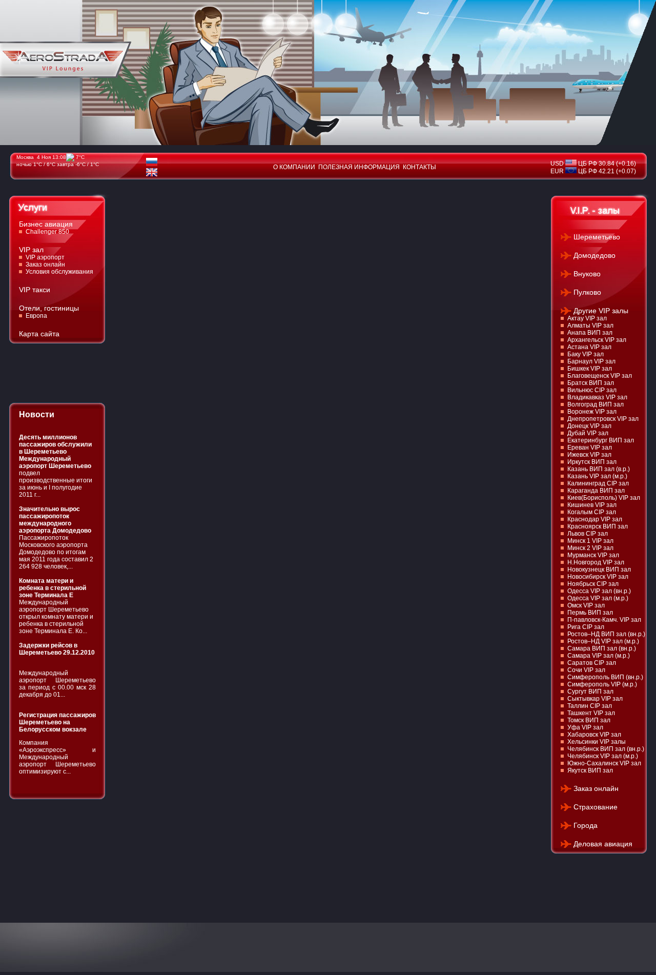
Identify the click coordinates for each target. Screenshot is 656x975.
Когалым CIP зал (591, 512)
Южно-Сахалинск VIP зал (604, 763)
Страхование (595, 807)
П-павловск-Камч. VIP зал (604, 619)
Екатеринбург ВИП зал (600, 440)
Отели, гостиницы (49, 308)
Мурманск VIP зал (593, 555)
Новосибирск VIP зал (597, 576)
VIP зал (31, 250)
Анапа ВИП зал (589, 332)
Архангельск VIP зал (596, 339)
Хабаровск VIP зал (594, 734)
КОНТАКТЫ (419, 167)
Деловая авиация (602, 844)
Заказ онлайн (45, 264)
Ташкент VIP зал (591, 713)
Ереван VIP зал (589, 447)
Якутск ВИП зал (590, 770)
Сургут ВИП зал (590, 691)
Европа (36, 315)
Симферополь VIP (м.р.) (602, 684)
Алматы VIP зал (590, 325)
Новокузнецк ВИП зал (599, 569)
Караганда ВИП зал (596, 490)
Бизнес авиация (46, 224)
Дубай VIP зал (587, 433)
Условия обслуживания (59, 271)
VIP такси (34, 290)
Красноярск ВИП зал (597, 526)
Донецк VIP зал (589, 426)
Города (585, 825)
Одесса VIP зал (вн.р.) (599, 591)
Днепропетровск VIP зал (603, 418)
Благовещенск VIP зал (599, 375)
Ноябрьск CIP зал (593, 583)
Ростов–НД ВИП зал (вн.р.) (606, 634)
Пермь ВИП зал (590, 612)
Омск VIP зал (586, 605)
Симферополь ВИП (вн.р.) (605, 677)
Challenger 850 (47, 231)
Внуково (587, 274)
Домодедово (594, 255)
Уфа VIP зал (585, 727)
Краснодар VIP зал (594, 519)
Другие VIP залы (600, 311)
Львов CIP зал (587, 533)
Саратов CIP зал (591, 662)
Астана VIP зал (589, 347)
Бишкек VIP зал (589, 368)
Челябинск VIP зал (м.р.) (602, 756)
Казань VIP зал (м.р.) (597, 476)
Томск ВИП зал (588, 720)
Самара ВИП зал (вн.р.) (601, 648)
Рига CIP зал (585, 627)
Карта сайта (39, 334)
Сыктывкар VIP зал (595, 698)
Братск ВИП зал (590, 383)
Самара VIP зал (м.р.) (598, 655)
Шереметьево (596, 237)
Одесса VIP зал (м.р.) (597, 598)
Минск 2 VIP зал (590, 548)
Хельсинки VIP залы (596, 741)
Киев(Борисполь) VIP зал (603, 497)
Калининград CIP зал (598, 483)
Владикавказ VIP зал (597, 397)
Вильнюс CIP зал (592, 390)
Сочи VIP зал (586, 670)
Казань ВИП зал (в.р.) (598, 469)
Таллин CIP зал (589, 705)
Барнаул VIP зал (591, 361)
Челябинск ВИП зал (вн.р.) (605, 749)
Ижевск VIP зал (589, 454)
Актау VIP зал (587, 318)
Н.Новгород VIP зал (595, 562)
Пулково (587, 292)
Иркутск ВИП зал (592, 461)
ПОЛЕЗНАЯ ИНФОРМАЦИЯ (359, 167)
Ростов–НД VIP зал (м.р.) (603, 641)
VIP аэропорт (45, 257)
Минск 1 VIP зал (590, 540)
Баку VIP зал (585, 354)
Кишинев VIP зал (592, 505)
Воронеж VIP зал (592, 411)
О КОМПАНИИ (294, 167)
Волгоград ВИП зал (595, 404)
